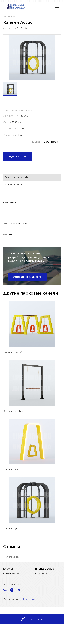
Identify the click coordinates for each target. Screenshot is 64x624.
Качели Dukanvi (12, 352)
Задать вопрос (17, 156)
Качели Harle (11, 469)
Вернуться (9, 16)
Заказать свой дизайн (27, 276)
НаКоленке (29, 599)
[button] (32, 101)
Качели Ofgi (10, 528)
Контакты (41, 573)
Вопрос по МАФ (16, 177)
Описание (9, 202)
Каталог (8, 569)
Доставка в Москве (15, 223)
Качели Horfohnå (13, 410)
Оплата (7, 234)
